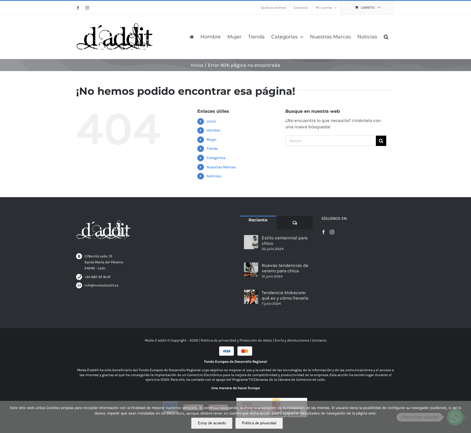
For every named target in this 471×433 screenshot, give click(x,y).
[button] (386, 37)
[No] (464, 417)
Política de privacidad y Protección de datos (236, 340)
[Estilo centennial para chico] (251, 242)
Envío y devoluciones (292, 340)
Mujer (211, 139)
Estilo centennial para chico (284, 240)
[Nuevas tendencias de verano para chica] (251, 270)
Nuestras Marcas (221, 167)
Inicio (211, 121)
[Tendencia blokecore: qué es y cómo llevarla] (251, 297)
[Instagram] (332, 232)
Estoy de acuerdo (212, 423)
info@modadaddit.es (101, 285)
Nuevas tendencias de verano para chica (285, 268)
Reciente (258, 219)
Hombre (213, 130)
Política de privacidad (259, 423)
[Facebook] (323, 232)
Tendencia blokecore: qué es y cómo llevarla (285, 295)
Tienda (212, 148)
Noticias (214, 176)
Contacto (319, 340)
